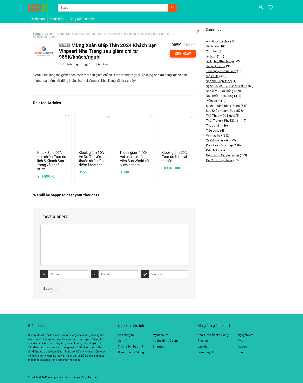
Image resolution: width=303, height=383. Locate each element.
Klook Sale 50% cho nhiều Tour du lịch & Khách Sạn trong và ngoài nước (51, 161)
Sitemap (158, 346)
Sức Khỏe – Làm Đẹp (220, 111)
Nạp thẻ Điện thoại (219, 81)
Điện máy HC (206, 352)
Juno (241, 352)
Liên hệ (122, 340)
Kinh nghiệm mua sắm (221, 71)
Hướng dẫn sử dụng (166, 340)
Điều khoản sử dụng (131, 352)
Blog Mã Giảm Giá (82, 19)
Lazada (202, 346)
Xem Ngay (183, 54)
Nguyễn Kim (245, 335)
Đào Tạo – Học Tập (219, 145)
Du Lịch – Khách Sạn (220, 61)
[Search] (172, 8)
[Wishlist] (270, 8)
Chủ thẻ (211, 51)
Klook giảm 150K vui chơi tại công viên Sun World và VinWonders (134, 159)
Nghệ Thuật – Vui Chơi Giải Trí (226, 86)
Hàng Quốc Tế (215, 66)
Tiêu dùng (212, 130)
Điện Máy (212, 150)
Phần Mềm (213, 101)
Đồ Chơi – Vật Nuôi (219, 160)
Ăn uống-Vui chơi (217, 41)
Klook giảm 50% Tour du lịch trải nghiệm (174, 157)
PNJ (240, 340)
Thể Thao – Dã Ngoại (220, 116)
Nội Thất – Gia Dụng (219, 96)
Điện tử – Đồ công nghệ (222, 155)
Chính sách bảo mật (131, 346)
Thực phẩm (214, 125)
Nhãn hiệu (57, 19)
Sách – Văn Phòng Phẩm (223, 106)
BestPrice (103, 64)
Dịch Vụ (211, 56)
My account (160, 335)
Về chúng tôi (126, 335)
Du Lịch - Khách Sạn (58, 34)
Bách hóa (212, 46)
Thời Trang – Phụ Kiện (221, 121)
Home (37, 34)
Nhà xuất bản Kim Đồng (213, 335)
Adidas (242, 346)
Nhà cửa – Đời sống (219, 91)
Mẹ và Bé (212, 76)
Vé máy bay (214, 135)
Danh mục (38, 19)
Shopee (203, 340)
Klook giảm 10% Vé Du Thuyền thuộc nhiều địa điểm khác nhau (92, 159)
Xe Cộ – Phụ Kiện (218, 140)
